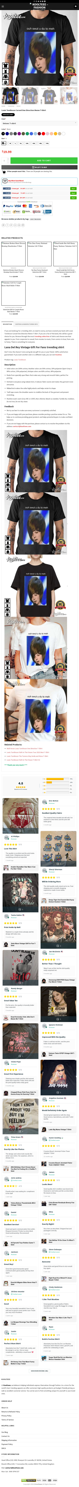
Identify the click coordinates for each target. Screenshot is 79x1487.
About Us (4, 1408)
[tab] (7, 324)
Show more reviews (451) (39, 1371)
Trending (11, 106)
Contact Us (5, 1436)
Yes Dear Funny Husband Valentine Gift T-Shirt (39, 271)
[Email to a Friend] (15, 225)
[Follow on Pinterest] (42, 1)
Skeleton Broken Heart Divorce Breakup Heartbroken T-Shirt (13, 271)
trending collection (41, 336)
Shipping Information (9, 1440)
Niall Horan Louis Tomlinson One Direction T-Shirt (24, 748)
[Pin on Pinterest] (19, 225)
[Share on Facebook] (7, 225)
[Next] (73, 47)
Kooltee (58, 355)
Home (3, 106)
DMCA (3, 1448)
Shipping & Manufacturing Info (26, 324)
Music (19, 106)
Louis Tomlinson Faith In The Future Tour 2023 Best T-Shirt (28, 752)
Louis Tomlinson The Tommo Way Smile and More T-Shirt (27, 756)
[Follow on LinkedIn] (44, 1)
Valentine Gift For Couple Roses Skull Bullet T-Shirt (13, 310)
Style (3, 119)
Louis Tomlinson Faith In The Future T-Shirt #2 (23, 760)
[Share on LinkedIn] (23, 225)
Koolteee (7, 1385)
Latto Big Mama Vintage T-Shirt (60, 1129)
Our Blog (4, 1432)
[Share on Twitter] (11, 225)
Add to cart (44, 160)
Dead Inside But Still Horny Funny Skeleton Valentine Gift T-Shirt (65, 272)
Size (3, 138)
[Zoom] (4, 83)
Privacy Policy (6, 1416)
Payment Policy (7, 1444)
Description (7, 324)
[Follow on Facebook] (34, 1)
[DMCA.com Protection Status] (28, 1480)
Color (3, 129)
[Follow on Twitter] (38, 1)
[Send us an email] (40, 1)
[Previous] (5, 47)
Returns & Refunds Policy (10, 1412)
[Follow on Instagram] (36, 1)
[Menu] (2, 6)
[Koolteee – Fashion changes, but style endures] (39, 6)
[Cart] (75, 6)
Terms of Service (7, 1420)
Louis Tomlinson (35, 219)
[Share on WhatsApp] (3, 225)
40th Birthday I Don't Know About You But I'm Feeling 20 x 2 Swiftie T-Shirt (24, 1169)
